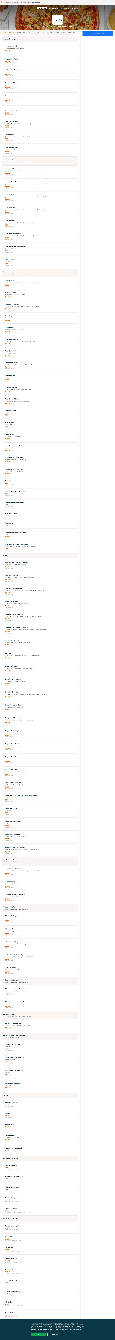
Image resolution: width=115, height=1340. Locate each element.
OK (38, 1334)
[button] (77, 32)
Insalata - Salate (21, 32)
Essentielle (55, 1334)
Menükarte (42, 8)
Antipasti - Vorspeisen (8, 32)
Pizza (30, 32)
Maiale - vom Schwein (74, 32)
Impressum (75, 8)
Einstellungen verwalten (63, 1327)
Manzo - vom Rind (60, 32)
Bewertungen (53, 8)
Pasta (37, 32)
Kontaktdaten (65, 8)
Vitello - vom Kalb (47, 32)
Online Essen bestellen (98, 33)
